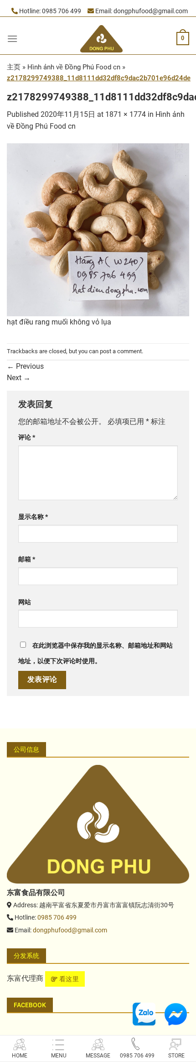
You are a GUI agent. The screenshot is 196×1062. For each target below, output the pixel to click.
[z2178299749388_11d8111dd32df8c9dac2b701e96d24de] (98, 229)
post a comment (121, 351)
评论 (26, 437)
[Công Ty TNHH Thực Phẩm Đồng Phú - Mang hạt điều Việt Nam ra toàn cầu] (101, 39)
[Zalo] (144, 1013)
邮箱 (26, 559)
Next (19, 377)
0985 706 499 (61, 11)
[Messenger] (175, 1013)
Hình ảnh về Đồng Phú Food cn (73, 67)
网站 (24, 602)
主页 (14, 67)
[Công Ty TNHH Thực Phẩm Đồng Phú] (98, 823)
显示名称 (33, 517)
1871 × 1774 (125, 114)
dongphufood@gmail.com (150, 11)
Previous (25, 366)
